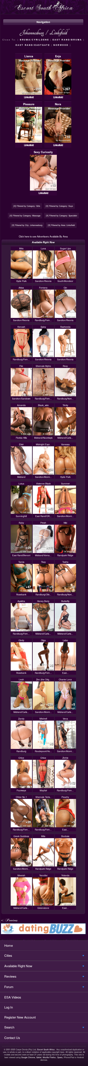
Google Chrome (28, 1057)
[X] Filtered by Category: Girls (26, 205)
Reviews (10, 976)
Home (8, 945)
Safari (38, 1057)
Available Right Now (18, 966)
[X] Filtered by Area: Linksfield (61, 225)
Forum (8, 986)
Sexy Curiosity (43, 152)
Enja (58, 56)
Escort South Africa (45, 1049)
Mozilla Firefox (49, 1057)
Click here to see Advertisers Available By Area (43, 236)
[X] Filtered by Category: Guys (59, 205)
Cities (8, 955)
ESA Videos (12, 997)
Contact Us (12, 1037)
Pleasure (28, 104)
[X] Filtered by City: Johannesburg (27, 225)
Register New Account (20, 1017)
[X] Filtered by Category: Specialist (61, 215)
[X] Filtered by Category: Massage (25, 215)
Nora (58, 104)
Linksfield (29, 97)
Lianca (28, 56)
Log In (8, 1007)
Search (9, 1027)
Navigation (43, 22)
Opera (59, 1057)
